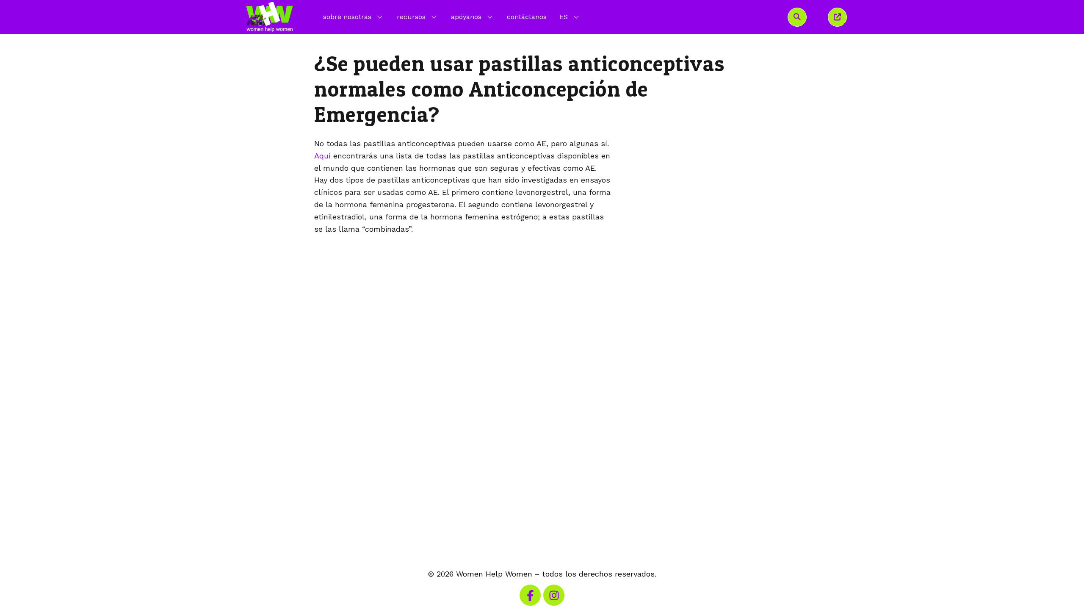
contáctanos (527, 17)
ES (570, 16)
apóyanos (466, 17)
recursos (411, 17)
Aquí (322, 155)
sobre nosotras (347, 17)
